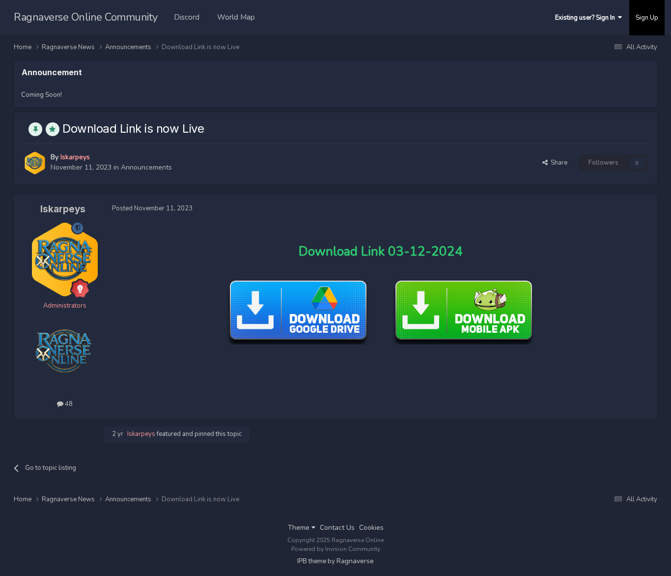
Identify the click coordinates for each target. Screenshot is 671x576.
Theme (299, 527)
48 (68, 404)
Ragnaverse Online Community (86, 17)
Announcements (146, 167)
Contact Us (337, 527)
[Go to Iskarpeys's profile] (35, 163)
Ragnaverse (355, 561)
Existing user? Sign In (586, 17)
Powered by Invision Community (335, 549)
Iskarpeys (62, 209)
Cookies (371, 527)
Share (557, 162)
